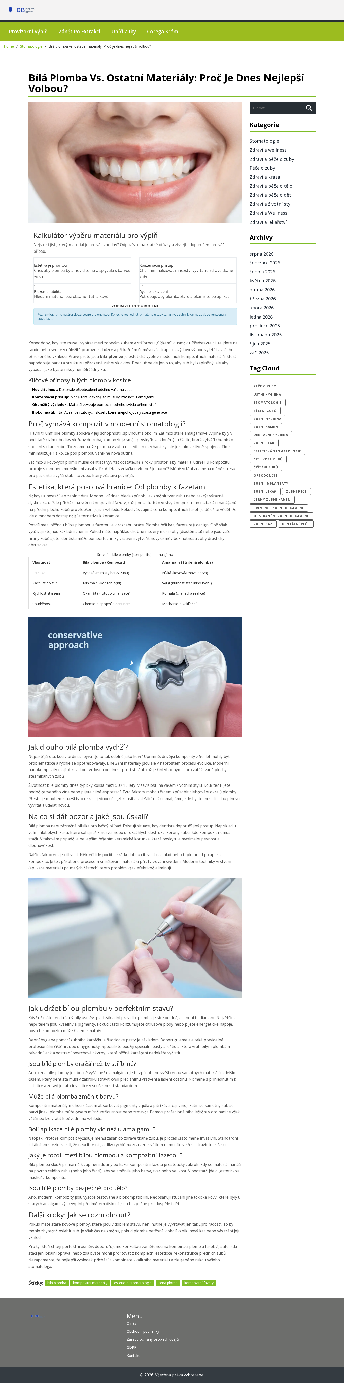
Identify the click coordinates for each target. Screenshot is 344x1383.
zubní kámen (266, 427)
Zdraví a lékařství (268, 222)
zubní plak (264, 443)
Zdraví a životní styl (271, 204)
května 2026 (263, 281)
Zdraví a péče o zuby (272, 159)
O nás (131, 1323)
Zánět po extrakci (79, 31)
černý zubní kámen (272, 499)
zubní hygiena (267, 419)
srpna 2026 (261, 254)
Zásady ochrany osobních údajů (153, 1339)
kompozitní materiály (90, 1282)
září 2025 (259, 353)
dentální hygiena (271, 435)
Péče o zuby (262, 168)
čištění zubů (266, 467)
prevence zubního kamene (279, 508)
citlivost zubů (268, 459)
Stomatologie (31, 46)
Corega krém (162, 31)
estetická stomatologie (133, 1282)
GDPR (131, 1347)
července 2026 (265, 263)
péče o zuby (265, 386)
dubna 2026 (262, 290)
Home (9, 46)
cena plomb (168, 1282)
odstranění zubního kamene (281, 516)
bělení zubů (265, 410)
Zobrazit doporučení (135, 306)
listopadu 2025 (266, 335)
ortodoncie (265, 475)
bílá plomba (56, 1282)
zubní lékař (265, 491)
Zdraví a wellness (268, 150)
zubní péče (296, 491)
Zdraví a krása (265, 177)
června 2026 (262, 272)
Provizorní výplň (28, 31)
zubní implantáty (271, 483)
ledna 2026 (261, 317)
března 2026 (263, 299)
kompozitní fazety (199, 1282)
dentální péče (295, 524)
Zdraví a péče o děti (271, 195)
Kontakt (133, 1355)
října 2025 (260, 344)
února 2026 (262, 308)
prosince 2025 (265, 326)
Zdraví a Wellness (268, 213)
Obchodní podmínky (143, 1331)
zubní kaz (263, 524)
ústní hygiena (267, 394)
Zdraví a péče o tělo (271, 186)
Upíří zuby (123, 31)
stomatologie (268, 402)
